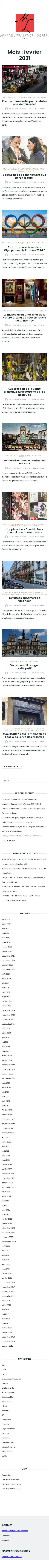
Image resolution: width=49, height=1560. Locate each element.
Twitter (5, 1540)
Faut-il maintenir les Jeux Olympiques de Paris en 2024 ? (24, 248)
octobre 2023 (7, 1074)
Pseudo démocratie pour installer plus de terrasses (24, 102)
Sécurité (24, 170)
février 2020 (7, 1273)
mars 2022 (6, 1160)
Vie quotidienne (36, 170)
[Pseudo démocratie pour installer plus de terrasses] (24, 78)
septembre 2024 (9, 1024)
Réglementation (17, 385)
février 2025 (7, 1001)
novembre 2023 (8, 1069)
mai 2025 (5, 987)
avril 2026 (6, 938)
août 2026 (6, 919)
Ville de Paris (39, 97)
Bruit (5, 168)
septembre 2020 (9, 1241)
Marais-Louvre (18, 108)
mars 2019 (6, 1323)
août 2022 (6, 1137)
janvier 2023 (7, 1114)
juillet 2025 (6, 978)
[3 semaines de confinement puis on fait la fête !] (24, 150)
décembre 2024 (8, 1010)
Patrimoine (41, 311)
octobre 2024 (7, 1019)
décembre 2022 (8, 1119)
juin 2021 (5, 1201)
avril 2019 (6, 1319)
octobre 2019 (7, 1291)
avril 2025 (6, 992)
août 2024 (6, 1028)
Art (4, 311)
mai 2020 (5, 1260)
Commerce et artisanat (20, 168)
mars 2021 (6, 1214)
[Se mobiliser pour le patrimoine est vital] (24, 437)
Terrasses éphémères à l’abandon (25, 599)
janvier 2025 (7, 1006)
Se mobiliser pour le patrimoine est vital (24, 462)
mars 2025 (6, 997)
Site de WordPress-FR (11, 1489)
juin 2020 (5, 1255)
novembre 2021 (8, 1178)
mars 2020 (6, 1269)
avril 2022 (6, 1155)
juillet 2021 (6, 1196)
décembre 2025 (8, 956)
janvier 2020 (7, 1278)
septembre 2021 (9, 1187)
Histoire (31, 311)
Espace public (25, 97)
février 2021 (7, 1219)
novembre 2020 (8, 1232)
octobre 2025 (7, 965)
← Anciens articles (12, 766)
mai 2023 (5, 1096)
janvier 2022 (7, 1169)
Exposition (21, 311)
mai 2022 (5, 1151)
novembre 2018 (8, 1341)
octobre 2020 (7, 1237)
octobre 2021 (7, 1183)
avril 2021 (6, 1210)
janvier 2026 (7, 951)
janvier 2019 (7, 1332)
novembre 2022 (8, 1124)
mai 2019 (5, 1314)
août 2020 (6, 1246)
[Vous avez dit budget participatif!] (24, 643)
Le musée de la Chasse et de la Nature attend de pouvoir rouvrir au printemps (24, 318)
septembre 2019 (9, 1296)
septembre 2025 (9, 969)
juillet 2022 (6, 1142)
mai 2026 (5, 933)
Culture (11, 311)
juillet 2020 (6, 1251)
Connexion (6, 1475)
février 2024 (7, 1056)
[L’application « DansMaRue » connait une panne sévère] (24, 505)
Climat (4, 1374)
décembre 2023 (8, 1065)
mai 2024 (5, 1042)
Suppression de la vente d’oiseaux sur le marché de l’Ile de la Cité (24, 392)
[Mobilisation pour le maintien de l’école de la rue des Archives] (24, 710)
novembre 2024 (8, 1015)
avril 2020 (6, 1264)
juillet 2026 (6, 924)
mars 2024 (6, 1051)
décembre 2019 (8, 1282)
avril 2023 (6, 1101)
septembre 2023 (9, 1078)
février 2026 (7, 947)
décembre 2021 (8, 1173)
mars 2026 (6, 942)
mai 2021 (5, 1205)
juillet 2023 (6, 1087)
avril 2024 (6, 1046)
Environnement (10, 97)
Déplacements (38, 168)
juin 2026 (5, 929)
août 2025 (6, 974)
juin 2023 (5, 1092)
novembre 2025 (8, 960)
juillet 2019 (6, 1305)
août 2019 (6, 1300)
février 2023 (7, 1110)
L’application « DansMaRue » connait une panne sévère (24, 530)
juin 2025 (5, 983)
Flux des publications (10, 1479)
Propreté (42, 524)
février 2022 (7, 1164)
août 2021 (6, 1192)
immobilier (38, 729)
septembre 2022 (9, 1133)
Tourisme (36, 242)
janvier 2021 (7, 1223)
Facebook (6, 1535)
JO (3, 1415)
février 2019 (7, 1328)
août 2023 (6, 1083)
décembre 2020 (8, 1228)
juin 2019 (5, 1309)
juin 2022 (5, 1146)
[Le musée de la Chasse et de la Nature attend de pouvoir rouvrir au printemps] (24, 292)
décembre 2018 (8, 1337)
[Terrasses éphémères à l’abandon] (24, 574)
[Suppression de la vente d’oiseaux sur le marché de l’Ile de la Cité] (24, 366)
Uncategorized (8, 1442)
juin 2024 (5, 1037)
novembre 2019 (8, 1287)
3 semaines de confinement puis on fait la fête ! (25, 176)
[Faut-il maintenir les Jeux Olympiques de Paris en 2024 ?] (24, 223)
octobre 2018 (7, 1346)
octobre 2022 (7, 1128)
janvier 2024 (7, 1060)
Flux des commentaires (11, 1484)
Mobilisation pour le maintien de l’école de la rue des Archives (24, 735)
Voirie (44, 594)
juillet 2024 (6, 1033)
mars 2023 (6, 1105)
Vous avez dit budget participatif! (24, 666)
